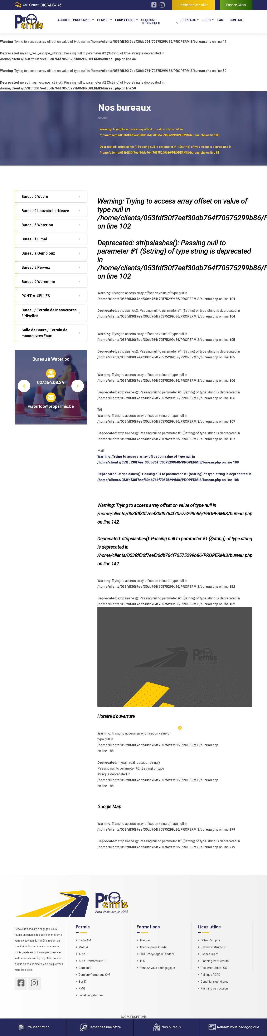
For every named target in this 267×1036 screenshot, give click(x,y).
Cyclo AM (85, 940)
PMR (82, 988)
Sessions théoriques (150, 21)
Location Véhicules (91, 995)
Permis (102, 20)
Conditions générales (214, 981)
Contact (237, 20)
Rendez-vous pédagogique (157, 967)
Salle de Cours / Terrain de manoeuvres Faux (44, 333)
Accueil (64, 20)
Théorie (145, 940)
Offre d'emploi (210, 940)
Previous (24, 386)
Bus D (82, 981)
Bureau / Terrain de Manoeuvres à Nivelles (49, 313)
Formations (125, 20)
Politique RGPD (210, 974)
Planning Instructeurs (215, 961)
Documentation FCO (214, 967)
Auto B (83, 954)
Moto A (83, 947)
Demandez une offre (193, 5)
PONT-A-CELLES (35, 296)
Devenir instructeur (213, 947)
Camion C (85, 967)
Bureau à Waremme (38, 281)
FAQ (220, 20)
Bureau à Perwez (35, 267)
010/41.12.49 (51, 382)
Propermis (82, 20)
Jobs (206, 20)
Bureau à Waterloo (37, 225)
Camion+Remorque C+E (94, 974)
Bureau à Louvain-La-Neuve (45, 210)
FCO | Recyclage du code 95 (157, 954)
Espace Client (236, 5)
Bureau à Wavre (34, 196)
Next (77, 386)
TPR (142, 961)
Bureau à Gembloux (38, 253)
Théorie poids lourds (153, 947)
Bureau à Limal (34, 239)
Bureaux (188, 20)
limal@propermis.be (51, 406)
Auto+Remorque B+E (93, 961)
